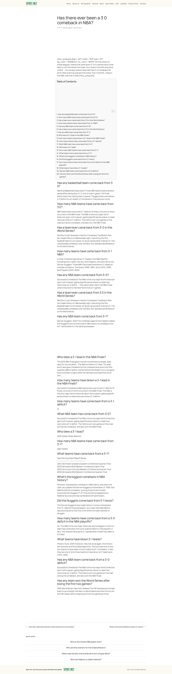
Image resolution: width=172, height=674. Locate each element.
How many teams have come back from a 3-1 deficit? (80, 141)
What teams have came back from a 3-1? (75, 153)
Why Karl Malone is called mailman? (86, 659)
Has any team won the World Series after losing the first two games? (84, 175)
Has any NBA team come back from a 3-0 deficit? (79, 171)
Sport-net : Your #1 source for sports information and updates (44, 669)
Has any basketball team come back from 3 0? (76, 114)
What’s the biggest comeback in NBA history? (78, 156)
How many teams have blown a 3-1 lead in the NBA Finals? (81, 138)
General (75, 27)
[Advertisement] (86, 43)
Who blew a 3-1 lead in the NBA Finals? (73, 135)
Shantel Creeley (67, 27)
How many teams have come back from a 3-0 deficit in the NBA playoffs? (84, 163)
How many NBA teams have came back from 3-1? (78, 150)
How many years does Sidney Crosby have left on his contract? (51, 627)
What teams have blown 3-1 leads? (73, 168)
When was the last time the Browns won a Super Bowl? (86, 653)
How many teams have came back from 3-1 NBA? (78, 123)
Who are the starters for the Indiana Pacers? (86, 648)
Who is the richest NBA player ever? (86, 642)
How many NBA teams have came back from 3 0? (78, 117)
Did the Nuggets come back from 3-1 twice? (77, 159)
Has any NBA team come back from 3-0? (74, 126)
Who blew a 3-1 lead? (67, 147)
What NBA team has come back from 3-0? (75, 144)
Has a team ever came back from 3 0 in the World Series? (81, 129)
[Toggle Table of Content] (112, 111)
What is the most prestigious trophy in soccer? (126, 627)
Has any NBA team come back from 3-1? (74, 132)
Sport (79, 27)
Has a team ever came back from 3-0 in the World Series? (81, 120)
